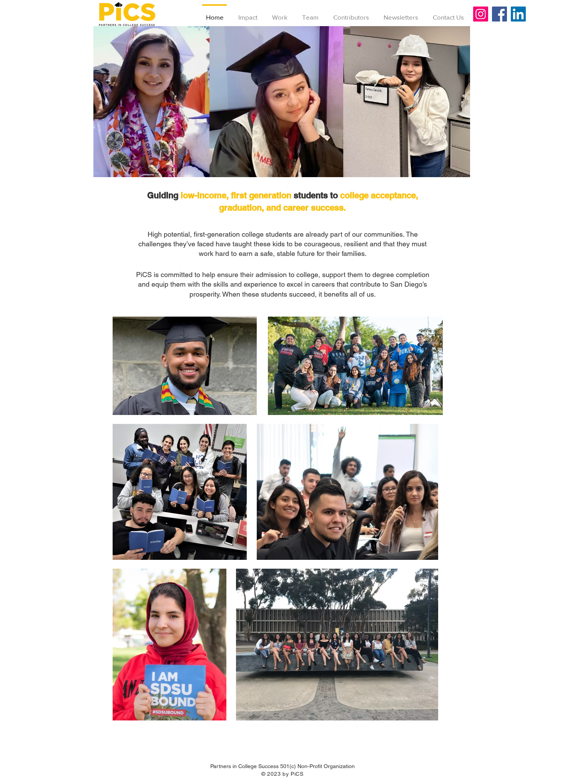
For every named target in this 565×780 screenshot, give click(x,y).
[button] (281, 101)
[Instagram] (480, 14)
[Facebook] (499, 14)
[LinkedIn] (518, 14)
